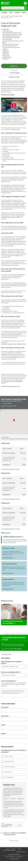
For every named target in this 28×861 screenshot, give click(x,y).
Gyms (11, 12)
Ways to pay (5, 55)
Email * (3, 725)
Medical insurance (10, 767)
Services (17, 12)
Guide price (5, 50)
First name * (5, 707)
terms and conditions (19, 833)
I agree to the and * (14, 833)
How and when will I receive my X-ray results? (12, 41)
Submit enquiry (14, 840)
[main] (14, 430)
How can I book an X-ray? (9, 46)
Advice (24, 12)
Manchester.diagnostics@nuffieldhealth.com (13, 344)
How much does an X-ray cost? (11, 47)
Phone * (3, 733)
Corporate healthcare (20, 851)
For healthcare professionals (9, 850)
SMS (14, 798)
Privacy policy (19, 856)
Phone (22, 798)
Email (7, 798)
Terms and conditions (10, 856)
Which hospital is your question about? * (11, 662)
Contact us (5, 59)
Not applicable (9, 777)
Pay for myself (9, 756)
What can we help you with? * (11, 672)
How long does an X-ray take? (10, 37)
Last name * (5, 716)
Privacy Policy (7, 816)
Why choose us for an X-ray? (10, 44)
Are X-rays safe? (7, 39)
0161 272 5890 (18, 648)
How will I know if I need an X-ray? (11, 32)
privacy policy (10, 834)
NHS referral (8, 772)
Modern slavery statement (14, 854)
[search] (14, 8)
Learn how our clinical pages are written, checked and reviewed (12, 381)
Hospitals (4, 12)
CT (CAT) (6, 129)
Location (4, 49)
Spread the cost (9, 761)
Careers (19, 849)
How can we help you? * (9, 681)
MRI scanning (15, 129)
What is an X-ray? (7, 31)
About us (8, 849)
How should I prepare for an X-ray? (12, 34)
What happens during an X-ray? (11, 36)
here (5, 351)
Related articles (6, 57)
